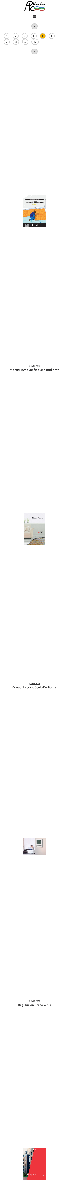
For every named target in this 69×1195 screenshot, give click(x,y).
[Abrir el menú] (34, 16)
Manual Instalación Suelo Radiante (34, 370)
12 (35, 41)
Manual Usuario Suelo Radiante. (34, 687)
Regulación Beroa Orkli (34, 1005)
